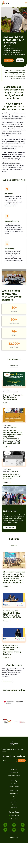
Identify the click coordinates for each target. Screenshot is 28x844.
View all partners (7, 681)
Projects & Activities (14, 786)
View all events (14, 365)
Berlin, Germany (15, 819)
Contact (14, 804)
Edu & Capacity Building (14, 775)
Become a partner (14, 793)
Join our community (9, 527)
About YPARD (8, 60)
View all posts (14, 545)
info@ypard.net (15, 815)
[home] (7, 3)
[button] (26, 3)
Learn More (20, 60)
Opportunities (14, 802)
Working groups (14, 790)
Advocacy (14, 778)
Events (14, 799)
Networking (14, 781)
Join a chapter (14, 783)
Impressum (14, 807)
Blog (14, 796)
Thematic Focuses (14, 772)
